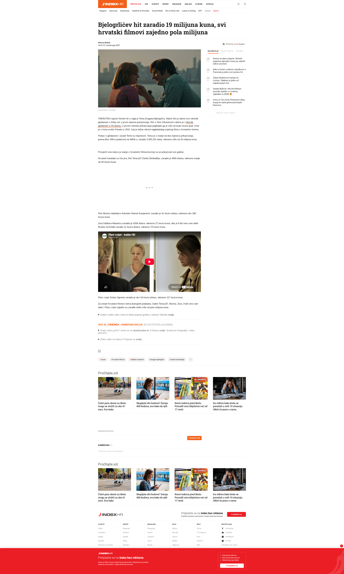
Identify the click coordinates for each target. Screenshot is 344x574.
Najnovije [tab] (213, 51)
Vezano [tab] (239, 51)
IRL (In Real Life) (172, 11)
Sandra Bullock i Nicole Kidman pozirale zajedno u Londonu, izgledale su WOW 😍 (227, 91)
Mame (150, 545)
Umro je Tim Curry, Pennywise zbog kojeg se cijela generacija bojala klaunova (229, 102)
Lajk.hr (175, 537)
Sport (165, 4)
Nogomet (126, 528)
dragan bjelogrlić (156, 359)
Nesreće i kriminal (105, 545)
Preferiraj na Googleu (235, 44)
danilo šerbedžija (176, 359)
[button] (101, 387)
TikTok (228, 541)
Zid (146, 4)
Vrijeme (200, 541)
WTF (200, 11)
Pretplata (135, 4)
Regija (100, 537)
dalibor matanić (137, 359)
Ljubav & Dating (189, 11)
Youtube (228, 532)
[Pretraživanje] (244, 4)
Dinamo (126, 532)
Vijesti (155, 4)
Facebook (229, 528)
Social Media (157, 11)
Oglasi (188, 4)
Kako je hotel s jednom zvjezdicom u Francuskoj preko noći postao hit (229, 70)
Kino (198, 537)
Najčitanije (124, 11)
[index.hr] (112, 4)
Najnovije (113, 11)
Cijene (199, 4)
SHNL (125, 541)
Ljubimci (150, 537)
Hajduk (125, 537)
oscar (103, 359)
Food (149, 541)
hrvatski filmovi (118, 359)
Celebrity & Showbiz (140, 11)
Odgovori (175, 545)
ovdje (162, 330)
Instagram (229, 537)
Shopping (151, 528)
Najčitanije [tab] (227, 51)
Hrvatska (101, 532)
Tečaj (199, 528)
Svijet (100, 528)
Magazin (103, 11)
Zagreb (101, 541)
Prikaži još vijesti (225, 113)
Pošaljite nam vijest (229, 545)
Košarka (126, 545)
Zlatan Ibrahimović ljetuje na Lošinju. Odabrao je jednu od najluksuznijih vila (226, 80)
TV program (201, 532)
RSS (198, 545)
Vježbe (208, 11)
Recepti (175, 532)
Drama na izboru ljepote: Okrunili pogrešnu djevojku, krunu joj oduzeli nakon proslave (229, 61)
